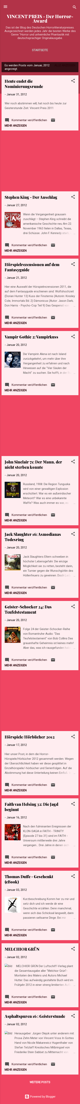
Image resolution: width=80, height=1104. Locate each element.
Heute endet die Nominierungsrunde (24, 83)
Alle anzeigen (64, 65)
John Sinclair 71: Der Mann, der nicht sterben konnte (33, 464)
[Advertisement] (40, 161)
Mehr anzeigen (16, 125)
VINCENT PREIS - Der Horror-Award (40, 18)
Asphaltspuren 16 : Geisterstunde (35, 1016)
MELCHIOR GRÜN (22, 949)
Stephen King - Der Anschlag (31, 197)
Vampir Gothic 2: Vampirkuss (31, 336)
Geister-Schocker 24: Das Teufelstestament (28, 609)
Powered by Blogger (42, 1096)
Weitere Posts (40, 1082)
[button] (73, 81)
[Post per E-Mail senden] (53, 121)
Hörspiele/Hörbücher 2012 (30, 736)
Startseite (40, 50)
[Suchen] (74, 8)
